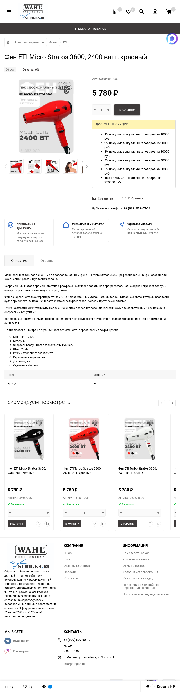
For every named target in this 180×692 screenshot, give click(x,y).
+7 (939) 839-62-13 (137, 208)
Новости (70, 572)
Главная (8, 42)
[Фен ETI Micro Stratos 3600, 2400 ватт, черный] (29, 438)
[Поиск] (141, 11)
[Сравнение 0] (115, 11)
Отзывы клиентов (77, 565)
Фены (53, 42)
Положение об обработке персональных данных (141, 586)
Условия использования (140, 572)
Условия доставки (136, 559)
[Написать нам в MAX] (172, 38)
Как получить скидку (138, 578)
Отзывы (47, 260)
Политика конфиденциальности (146, 594)
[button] (87, 166)
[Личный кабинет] (155, 11)
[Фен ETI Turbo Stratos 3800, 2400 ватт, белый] (139, 438)
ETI (65, 42)
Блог (67, 559)
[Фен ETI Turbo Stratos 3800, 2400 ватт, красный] (84, 438)
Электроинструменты (29, 42)
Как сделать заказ (136, 552)
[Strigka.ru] (30, 554)
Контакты (71, 578)
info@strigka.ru (74, 664)
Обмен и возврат (135, 565)
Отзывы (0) (31, 69)
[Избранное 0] (128, 12)
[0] (168, 11)
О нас (68, 552)
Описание (19, 260)
